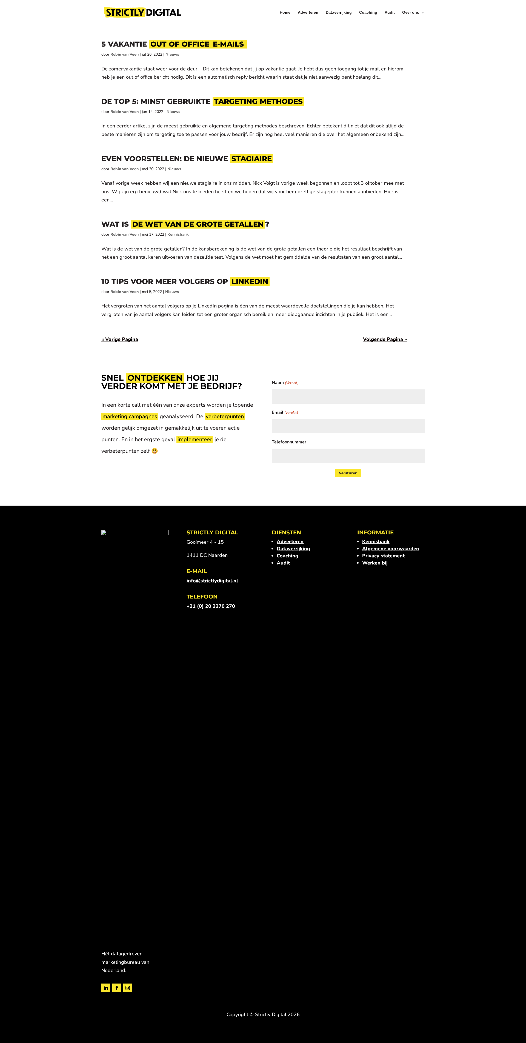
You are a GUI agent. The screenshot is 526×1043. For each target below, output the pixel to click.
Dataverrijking (339, 12)
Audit (390, 12)
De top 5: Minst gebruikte (202, 101)
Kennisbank (178, 234)
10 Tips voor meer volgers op (184, 281)
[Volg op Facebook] (116, 988)
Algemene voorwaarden (390, 548)
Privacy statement (383, 555)
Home (285, 12)
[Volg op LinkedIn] (105, 988)
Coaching (368, 12)
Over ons (410, 12)
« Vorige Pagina (119, 339)
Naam (285, 383)
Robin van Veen (124, 54)
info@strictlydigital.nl (212, 580)
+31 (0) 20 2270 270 (211, 606)
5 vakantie (172, 44)
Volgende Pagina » (385, 339)
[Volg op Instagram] (127, 988)
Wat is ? (185, 224)
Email (285, 412)
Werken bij (375, 563)
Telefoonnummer (289, 442)
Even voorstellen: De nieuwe (186, 158)
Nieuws (172, 54)
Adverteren (308, 12)
